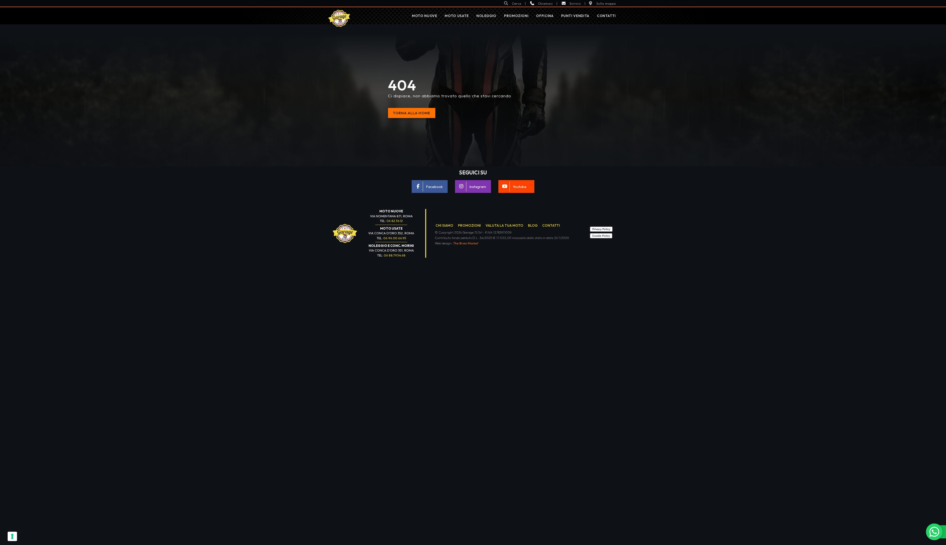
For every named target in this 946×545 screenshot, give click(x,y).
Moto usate (457, 16)
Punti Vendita (575, 16)
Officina (544, 16)
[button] (512, 3)
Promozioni (516, 16)
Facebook (434, 186)
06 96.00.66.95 (394, 238)
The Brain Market (465, 243)
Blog (533, 225)
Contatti (606, 16)
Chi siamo (444, 225)
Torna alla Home (411, 113)
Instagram (477, 186)
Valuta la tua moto (504, 225)
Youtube (519, 186)
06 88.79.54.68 (394, 255)
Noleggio (486, 16)
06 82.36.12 (395, 221)
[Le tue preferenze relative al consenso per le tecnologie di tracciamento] (12, 536)
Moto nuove (424, 16)
